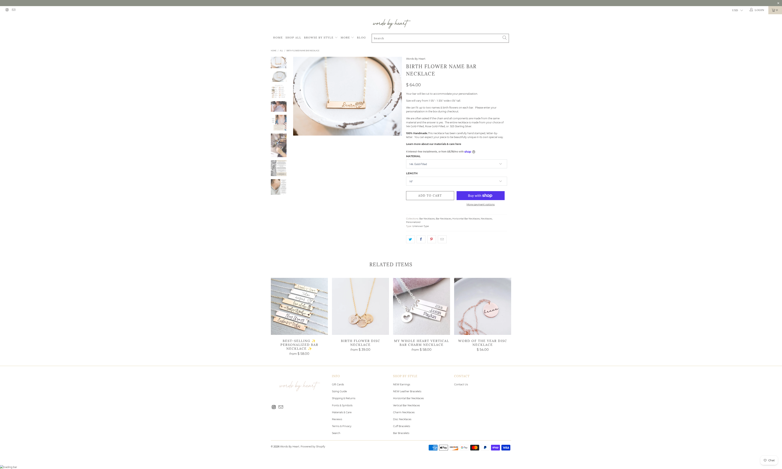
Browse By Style (319, 37)
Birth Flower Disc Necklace (360, 306)
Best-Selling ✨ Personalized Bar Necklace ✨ (299, 306)
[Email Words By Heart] (13, 10)
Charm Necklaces (404, 412)
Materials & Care (341, 412)
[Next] (396, 96)
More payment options (481, 204)
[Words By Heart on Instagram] (7, 10)
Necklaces (486, 218)
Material (413, 156)
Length (412, 173)
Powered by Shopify (313, 446)
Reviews (337, 419)
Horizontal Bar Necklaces (466, 218)
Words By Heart (415, 58)
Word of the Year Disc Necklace (482, 306)
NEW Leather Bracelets (407, 391)
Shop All (293, 37)
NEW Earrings (401, 384)
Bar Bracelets (401, 433)
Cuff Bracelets (401, 426)
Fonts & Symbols (342, 405)
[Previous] (299, 96)
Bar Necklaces (427, 218)
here (458, 144)
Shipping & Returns (343, 398)
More (346, 37)
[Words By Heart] (391, 23)
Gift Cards (338, 384)
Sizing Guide (339, 391)
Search (336, 433)
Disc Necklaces (402, 419)
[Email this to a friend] (442, 239)
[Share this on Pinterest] (431, 239)
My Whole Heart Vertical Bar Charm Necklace (421, 306)
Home (278, 37)
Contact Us (461, 384)
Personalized (413, 222)
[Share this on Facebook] (421, 239)
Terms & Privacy (341, 426)
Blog (361, 37)
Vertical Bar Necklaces (406, 405)
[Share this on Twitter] (410, 239)
